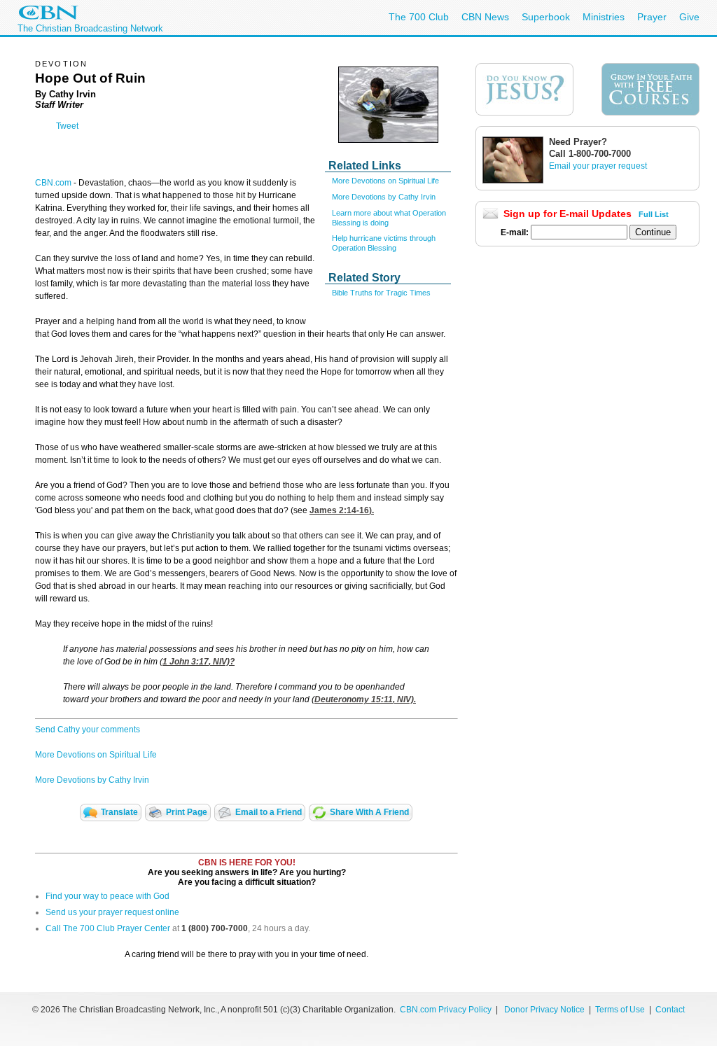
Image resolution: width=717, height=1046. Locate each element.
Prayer (652, 16)
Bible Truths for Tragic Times (381, 292)
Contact (670, 1009)
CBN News (485, 16)
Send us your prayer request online (112, 912)
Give (689, 16)
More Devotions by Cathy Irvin (384, 197)
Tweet (67, 126)
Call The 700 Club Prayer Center (108, 928)
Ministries (604, 16)
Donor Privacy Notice (544, 1009)
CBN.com (53, 183)
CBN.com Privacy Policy (446, 1009)
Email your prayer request (598, 166)
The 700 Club (419, 16)
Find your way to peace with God (107, 896)
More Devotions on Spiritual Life (385, 180)
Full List (654, 214)
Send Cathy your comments (87, 729)
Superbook (546, 16)
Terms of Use (621, 1009)
